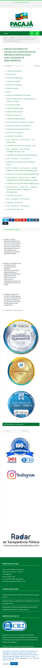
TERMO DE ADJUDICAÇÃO (15, 108)
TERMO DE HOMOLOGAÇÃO (16, 119)
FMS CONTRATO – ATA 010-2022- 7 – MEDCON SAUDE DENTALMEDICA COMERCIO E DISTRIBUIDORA (22, 189)
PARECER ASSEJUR (12, 88)
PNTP (10, 646)
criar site (14, 635)
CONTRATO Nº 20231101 (15, 195)
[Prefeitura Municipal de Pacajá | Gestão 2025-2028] (21, 19)
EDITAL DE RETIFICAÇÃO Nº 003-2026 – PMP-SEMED (20, 4)
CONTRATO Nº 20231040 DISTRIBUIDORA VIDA (22, 155)
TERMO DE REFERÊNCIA (14, 71)
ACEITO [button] (14, 663)
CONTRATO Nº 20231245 (15, 209)
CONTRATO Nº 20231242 (15, 202)
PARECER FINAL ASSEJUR (15, 112)
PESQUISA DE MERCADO (15, 78)
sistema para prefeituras (26, 635)
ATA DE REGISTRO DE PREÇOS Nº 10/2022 (20, 122)
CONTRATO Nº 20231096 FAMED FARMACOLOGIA (23, 183)
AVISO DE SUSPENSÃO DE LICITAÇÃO (19, 95)
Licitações (37, 66)
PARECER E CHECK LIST (14, 115)
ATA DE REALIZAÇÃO (13, 105)
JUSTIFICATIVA (11, 74)
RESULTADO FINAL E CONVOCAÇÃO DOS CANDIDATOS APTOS (20, 601)
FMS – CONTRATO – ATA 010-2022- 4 (19, 158)
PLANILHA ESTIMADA (14, 81)
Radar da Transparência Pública (24, 646)
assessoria (16, 637)
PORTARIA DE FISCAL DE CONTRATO (19, 126)
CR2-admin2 (8, 66)
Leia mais (23, 658)
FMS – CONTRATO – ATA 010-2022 (18, 199)
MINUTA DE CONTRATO (14, 85)
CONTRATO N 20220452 (14, 136)
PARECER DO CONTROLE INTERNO (18, 129)
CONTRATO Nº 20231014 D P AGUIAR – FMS (21, 146)
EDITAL (9, 92)
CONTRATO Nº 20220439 (15, 133)
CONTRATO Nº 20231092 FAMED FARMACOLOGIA (23, 174)
